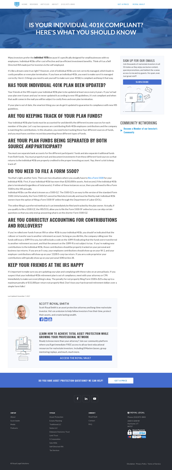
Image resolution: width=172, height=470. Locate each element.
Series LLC (53, 428)
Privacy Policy (141, 464)
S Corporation (54, 439)
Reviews (34, 4)
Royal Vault (93, 417)
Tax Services (54, 450)
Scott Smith (15, 421)
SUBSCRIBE (142, 82)
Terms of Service (154, 464)
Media (12, 424)
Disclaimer (131, 464)
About (55, 4)
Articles (45, 4)
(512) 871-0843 (68, 4)
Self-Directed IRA (56, 446)
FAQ (90, 424)
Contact (92, 420)
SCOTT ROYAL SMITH (54, 303)
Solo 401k (53, 443)
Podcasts (14, 428)
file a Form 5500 (96, 177)
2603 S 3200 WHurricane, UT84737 (134, 424)
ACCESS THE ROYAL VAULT (75, 358)
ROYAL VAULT (139, 4)
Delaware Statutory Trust (59, 432)
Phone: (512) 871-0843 (137, 417)
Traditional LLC (55, 424)
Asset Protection (56, 417)
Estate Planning (55, 421)
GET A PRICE (123, 4)
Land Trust (53, 435)
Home (24, 4)
